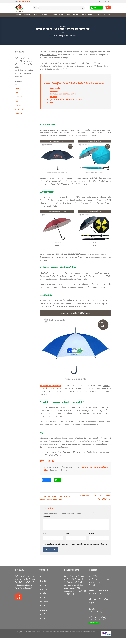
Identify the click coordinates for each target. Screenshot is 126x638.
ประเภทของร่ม (55, 88)
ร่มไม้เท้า (42, 597)
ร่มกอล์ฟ (42, 585)
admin (74, 36)
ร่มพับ (41, 576)
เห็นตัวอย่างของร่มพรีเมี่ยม (50, 385)
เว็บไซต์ (91, 533)
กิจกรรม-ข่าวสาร (21, 92)
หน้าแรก (18, 14)
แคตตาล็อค (53, 14)
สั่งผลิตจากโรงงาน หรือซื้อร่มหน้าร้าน (63, 94)
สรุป (51, 102)
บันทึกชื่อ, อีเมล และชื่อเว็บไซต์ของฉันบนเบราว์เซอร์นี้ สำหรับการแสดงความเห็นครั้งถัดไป (76, 544)
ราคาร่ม (61, 14)
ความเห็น (46, 516)
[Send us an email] (108, 1)
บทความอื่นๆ (63, 26)
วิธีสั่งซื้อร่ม (44, 14)
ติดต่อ (90, 14)
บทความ (83, 14)
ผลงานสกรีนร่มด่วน (72, 14)
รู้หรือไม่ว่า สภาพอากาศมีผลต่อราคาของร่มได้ (66, 99)
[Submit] (82, 8)
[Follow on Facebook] (105, 1)
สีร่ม (35, 14)
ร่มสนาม (42, 605)
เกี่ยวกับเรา (100, 1)
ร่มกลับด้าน (43, 601)
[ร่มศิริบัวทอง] (22, 8)
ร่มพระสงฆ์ (43, 610)
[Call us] (110, 1)
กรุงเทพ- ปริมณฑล (25, 1)
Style (17, 88)
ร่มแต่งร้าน (43, 589)
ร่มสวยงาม (19, 105)
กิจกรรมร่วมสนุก (21, 96)
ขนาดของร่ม (54, 91)
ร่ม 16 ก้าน (43, 614)
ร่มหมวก (42, 618)
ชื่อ (44, 533)
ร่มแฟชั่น (42, 593)
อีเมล (68, 533)
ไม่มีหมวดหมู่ (19, 113)
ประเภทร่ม (26, 14)
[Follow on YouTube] (104, 618)
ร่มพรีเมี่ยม (53, 97)
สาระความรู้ (19, 109)
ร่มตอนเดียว (43, 580)
